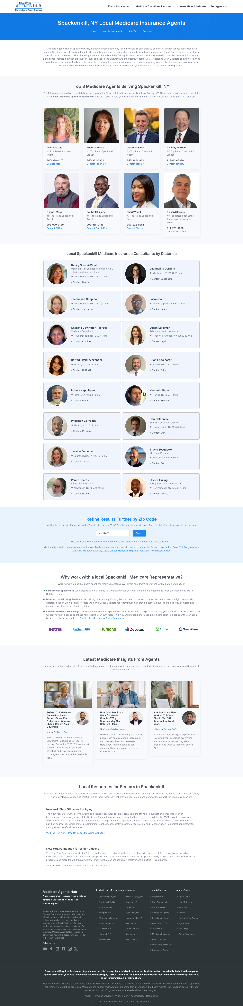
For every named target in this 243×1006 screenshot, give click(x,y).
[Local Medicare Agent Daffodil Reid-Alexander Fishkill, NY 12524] (57, 365)
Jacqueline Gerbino (162, 268)
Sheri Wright (134, 212)
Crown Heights (159, 547)
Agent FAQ (183, 923)
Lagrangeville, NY (133, 918)
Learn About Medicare (192, 6)
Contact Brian (159, 370)
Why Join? (183, 907)
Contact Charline (82, 341)
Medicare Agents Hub (60, 892)
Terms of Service (102, 995)
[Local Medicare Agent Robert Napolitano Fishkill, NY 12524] (57, 395)
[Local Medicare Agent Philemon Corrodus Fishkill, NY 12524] (57, 425)
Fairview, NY (104, 939)
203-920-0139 (55, 224)
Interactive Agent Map (162, 944)
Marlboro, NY (104, 928)
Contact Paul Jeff (96, 228)
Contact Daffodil (82, 370)
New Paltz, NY (132, 928)
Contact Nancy (81, 282)
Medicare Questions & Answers (155, 6)
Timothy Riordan (176, 147)
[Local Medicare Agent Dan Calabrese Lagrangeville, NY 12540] (136, 425)
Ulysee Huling (159, 480)
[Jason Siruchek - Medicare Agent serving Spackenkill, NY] (141, 125)
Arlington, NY (104, 912)
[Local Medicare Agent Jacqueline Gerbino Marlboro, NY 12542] (136, 273)
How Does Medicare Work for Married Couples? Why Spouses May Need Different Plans (111, 718)
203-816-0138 (95, 224)
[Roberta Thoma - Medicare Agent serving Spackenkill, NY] (101, 125)
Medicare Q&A (158, 907)
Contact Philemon (82, 431)
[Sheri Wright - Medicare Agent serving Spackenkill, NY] (141, 190)
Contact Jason (134, 163)
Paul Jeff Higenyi (96, 212)
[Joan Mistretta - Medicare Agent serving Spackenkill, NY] (61, 125)
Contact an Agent (160, 950)
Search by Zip (131, 939)
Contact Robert (81, 400)
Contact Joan (54, 163)
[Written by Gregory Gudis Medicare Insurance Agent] (189, 718)
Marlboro (123, 550)
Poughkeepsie (191, 547)
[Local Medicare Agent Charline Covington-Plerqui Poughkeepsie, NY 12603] (57, 334)
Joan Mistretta (55, 147)
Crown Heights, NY (107, 896)
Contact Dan (158, 432)
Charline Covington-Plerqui (89, 327)
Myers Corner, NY (106, 923)
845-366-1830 (135, 160)
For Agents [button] (218, 6)
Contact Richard (175, 231)
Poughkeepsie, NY (107, 907)
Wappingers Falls (92, 550)
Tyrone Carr (62, 732)
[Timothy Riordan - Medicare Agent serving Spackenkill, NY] (181, 125)
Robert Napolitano (83, 390)
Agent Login (184, 896)
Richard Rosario (176, 212)
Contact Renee (81, 493)
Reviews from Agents (188, 918)
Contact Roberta (95, 163)
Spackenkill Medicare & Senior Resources (102, 618)
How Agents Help (160, 902)
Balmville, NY (131, 923)
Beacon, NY (130, 934)
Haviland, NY (131, 902)
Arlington (77, 550)
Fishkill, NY (130, 907)
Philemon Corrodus (83, 420)
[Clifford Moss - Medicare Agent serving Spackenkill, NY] (61, 190)
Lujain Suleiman (160, 327)
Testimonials (157, 928)
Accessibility (137, 995)
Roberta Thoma (95, 147)
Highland (134, 550)
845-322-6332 (95, 160)
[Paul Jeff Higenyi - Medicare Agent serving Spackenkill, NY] (101, 190)
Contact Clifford (55, 228)
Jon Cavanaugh (117, 729)
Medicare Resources (161, 934)
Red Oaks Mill (175, 547)
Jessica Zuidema (82, 451)
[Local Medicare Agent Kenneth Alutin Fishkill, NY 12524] (136, 395)
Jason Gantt (158, 299)
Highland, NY (104, 934)
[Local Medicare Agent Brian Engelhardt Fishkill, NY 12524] (136, 365)
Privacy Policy (121, 995)
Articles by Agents (160, 912)
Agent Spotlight (159, 939)
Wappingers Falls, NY (108, 918)
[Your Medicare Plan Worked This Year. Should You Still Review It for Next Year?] (175, 694)
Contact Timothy (176, 163)
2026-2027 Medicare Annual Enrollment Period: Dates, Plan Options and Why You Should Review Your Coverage (59, 719)
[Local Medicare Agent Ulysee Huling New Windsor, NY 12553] (136, 486)
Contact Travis (159, 463)
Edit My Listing (185, 902)
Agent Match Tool (160, 923)
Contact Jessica (81, 461)
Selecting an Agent (161, 918)
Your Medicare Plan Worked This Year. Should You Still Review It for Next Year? (165, 718)
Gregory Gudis (170, 729)
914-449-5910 (175, 160)
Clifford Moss (54, 212)
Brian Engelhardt (161, 360)
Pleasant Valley (162, 550)
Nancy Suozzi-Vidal (84, 265)
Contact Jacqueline (162, 278)
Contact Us (152, 995)
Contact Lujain (159, 341)
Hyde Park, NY (132, 912)
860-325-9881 (135, 224)
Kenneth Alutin (159, 390)
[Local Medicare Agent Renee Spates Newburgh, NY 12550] (57, 486)
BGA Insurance (78, 914)
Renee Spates (80, 480)
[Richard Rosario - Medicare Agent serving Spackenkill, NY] (181, 190)
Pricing (181, 912)
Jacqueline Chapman (84, 299)
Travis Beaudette (161, 449)
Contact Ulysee (160, 493)
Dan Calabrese (159, 419)
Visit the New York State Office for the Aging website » (75, 832)
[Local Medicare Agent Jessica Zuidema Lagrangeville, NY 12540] (57, 456)
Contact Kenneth (160, 400)
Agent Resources (186, 934)
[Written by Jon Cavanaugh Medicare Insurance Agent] (136, 718)
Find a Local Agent (119, 6)
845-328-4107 (55, 160)
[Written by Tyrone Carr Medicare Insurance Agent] (82, 718)
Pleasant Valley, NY (134, 896)
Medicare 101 (158, 896)
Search (139, 533)
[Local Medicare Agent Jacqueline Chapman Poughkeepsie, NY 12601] (57, 304)
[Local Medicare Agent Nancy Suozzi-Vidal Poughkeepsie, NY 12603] (57, 273)
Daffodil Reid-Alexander (86, 360)
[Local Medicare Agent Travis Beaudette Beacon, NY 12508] (136, 456)
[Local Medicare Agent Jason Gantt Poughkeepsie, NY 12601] (136, 304)
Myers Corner (110, 550)
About (88, 995)
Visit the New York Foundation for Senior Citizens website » (78, 865)
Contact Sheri (134, 228)
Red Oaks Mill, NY (106, 902)
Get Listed (183, 928)
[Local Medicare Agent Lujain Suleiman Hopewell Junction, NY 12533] (136, 334)
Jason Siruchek (135, 147)
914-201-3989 (175, 228)
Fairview (144, 550)
